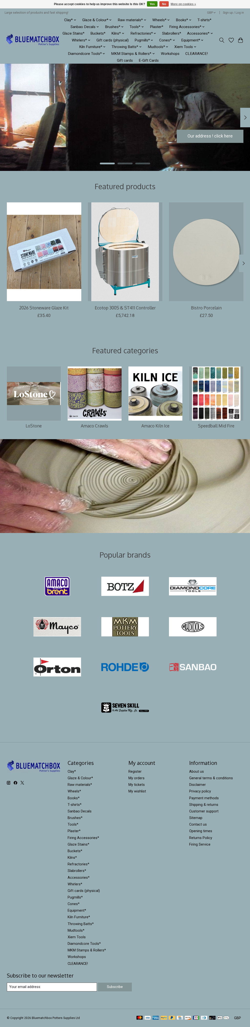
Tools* (73, 824)
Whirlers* (75, 884)
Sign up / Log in (233, 12)
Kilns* (72, 857)
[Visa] (148, 1018)
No (164, 4)
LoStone (34, 425)
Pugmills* (75, 897)
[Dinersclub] (204, 1018)
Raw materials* (80, 784)
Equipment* (77, 910)
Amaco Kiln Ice (155, 425)
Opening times (200, 831)
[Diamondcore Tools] (192, 587)
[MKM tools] (125, 627)
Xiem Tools (77, 937)
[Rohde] (125, 667)
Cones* (74, 904)
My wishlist (137, 791)
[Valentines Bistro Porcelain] (206, 251)
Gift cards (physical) (112, 40)
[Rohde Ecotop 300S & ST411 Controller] (125, 251)
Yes (152, 4)
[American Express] (156, 1018)
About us (196, 771)
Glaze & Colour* (80, 778)
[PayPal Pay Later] (172, 1018)
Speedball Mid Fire (216, 425)
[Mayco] (57, 627)
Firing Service (199, 844)
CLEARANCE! (196, 53)
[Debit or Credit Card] (212, 1018)
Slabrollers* (171, 33)
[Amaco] (57, 587)
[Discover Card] (188, 1018)
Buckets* (97, 33)
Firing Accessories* (83, 838)
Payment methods (204, 798)
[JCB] (196, 1018)
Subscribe (115, 987)
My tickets (136, 784)
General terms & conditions (211, 778)
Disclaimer (197, 784)
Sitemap (195, 818)
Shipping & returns (203, 804)
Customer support (204, 811)
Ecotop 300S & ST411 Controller (125, 307)
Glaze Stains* (73, 33)
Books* (74, 798)
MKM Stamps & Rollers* (87, 950)
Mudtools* (76, 930)
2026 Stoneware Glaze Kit (44, 307)
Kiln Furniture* (79, 917)
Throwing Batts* (81, 924)
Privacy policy (200, 791)
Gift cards (125, 60)
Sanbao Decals (80, 811)
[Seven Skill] (125, 708)
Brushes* (75, 818)
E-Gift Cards (149, 60)
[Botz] (125, 587)
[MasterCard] (139, 1018)
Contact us (198, 824)
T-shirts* (204, 20)
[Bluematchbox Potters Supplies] (33, 40)
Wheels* (74, 791)
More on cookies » (183, 4)
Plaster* (156, 27)
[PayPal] (164, 1018)
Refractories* (78, 864)
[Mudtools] (192, 627)
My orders (136, 778)
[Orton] (57, 667)
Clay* (72, 771)
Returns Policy (200, 838)
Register (135, 771)
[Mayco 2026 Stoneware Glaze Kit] (44, 251)
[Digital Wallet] (223, 1018)
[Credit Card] (180, 1018)
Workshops (170, 53)
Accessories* (79, 877)
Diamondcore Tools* (84, 943)
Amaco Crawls (94, 425)
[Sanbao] (192, 667)
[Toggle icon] (221, 40)
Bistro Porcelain (206, 307)
